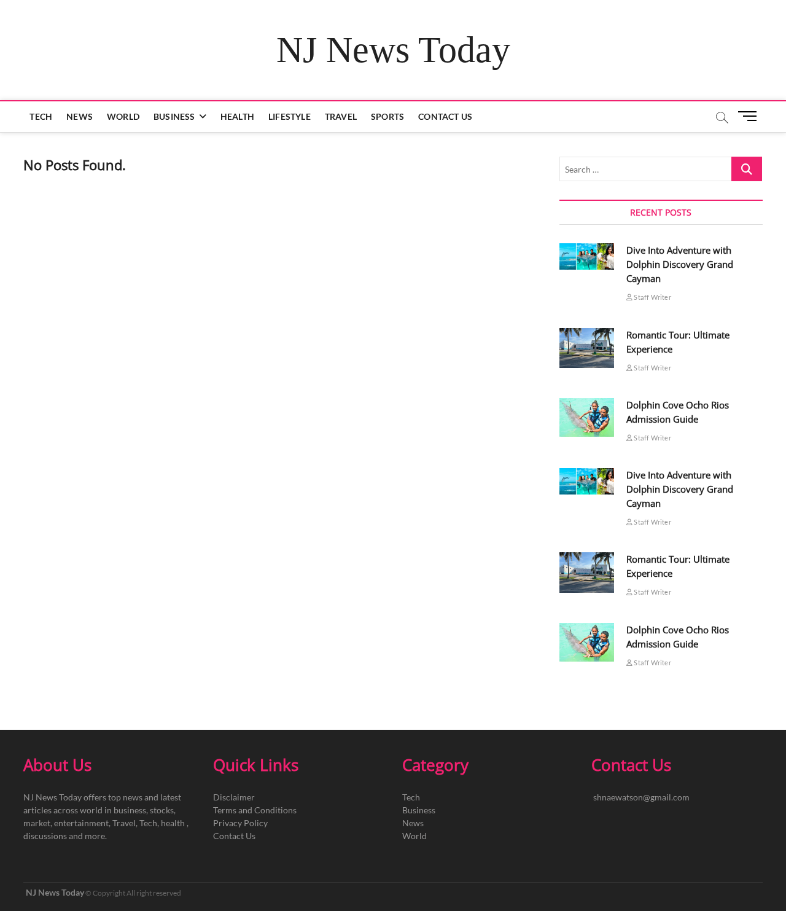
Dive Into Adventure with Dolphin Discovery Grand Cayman (679, 264)
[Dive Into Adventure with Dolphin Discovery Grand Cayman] (586, 256)
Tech (40, 116)
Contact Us (445, 116)
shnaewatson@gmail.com (641, 797)
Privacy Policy (240, 823)
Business (174, 116)
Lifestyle (289, 116)
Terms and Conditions (255, 810)
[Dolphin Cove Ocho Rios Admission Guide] (586, 417)
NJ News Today (393, 49)
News (79, 116)
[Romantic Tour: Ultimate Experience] (586, 348)
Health (237, 116)
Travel (341, 116)
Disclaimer (234, 797)
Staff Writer (651, 297)
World (123, 116)
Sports (387, 116)
